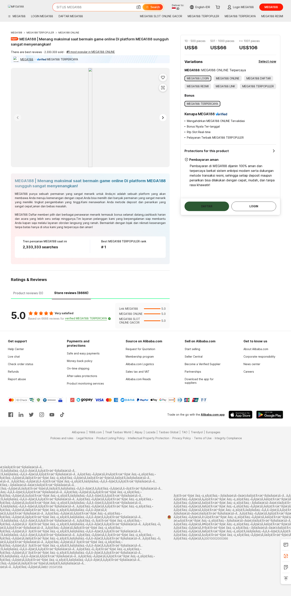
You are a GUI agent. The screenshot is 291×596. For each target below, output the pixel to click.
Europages (213, 432)
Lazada (150, 432)
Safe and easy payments (83, 353)
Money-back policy (79, 361)
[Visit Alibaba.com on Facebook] (10, 414)
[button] (138, 7)
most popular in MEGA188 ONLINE (91, 51)
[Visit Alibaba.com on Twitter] (31, 414)
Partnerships (193, 371)
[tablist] (90, 292)
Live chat (14, 356)
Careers (248, 371)
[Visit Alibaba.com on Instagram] (41, 414)
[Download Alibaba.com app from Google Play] (269, 415)
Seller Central (194, 356)
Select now (267, 61)
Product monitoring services (85, 383)
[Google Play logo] (16, 6)
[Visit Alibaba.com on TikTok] (62, 414)
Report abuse (17, 379)
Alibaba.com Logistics (140, 364)
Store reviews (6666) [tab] (71, 293)
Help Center (16, 349)
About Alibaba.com (255, 349)
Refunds (13, 371)
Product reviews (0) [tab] (28, 293)
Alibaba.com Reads (138, 379)
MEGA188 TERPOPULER (40, 32)
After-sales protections (82, 376)
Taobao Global (168, 432)
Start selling (192, 349)
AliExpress (78, 432)
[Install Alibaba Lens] (285, 556)
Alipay (139, 432)
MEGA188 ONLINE (68, 32)
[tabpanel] (90, 315)
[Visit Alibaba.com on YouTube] (52, 414)
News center (251, 364)
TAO (184, 432)
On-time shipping (78, 368)
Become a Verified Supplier (203, 364)
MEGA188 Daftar (26, 214)
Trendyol (197, 432)
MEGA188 (16, 32)
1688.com (95, 432)
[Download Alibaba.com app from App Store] (240, 415)
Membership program (140, 356)
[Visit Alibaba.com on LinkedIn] (21, 414)
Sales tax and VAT (137, 371)
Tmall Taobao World (118, 432)
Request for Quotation (140, 349)
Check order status (20, 364)
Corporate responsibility (259, 356)
